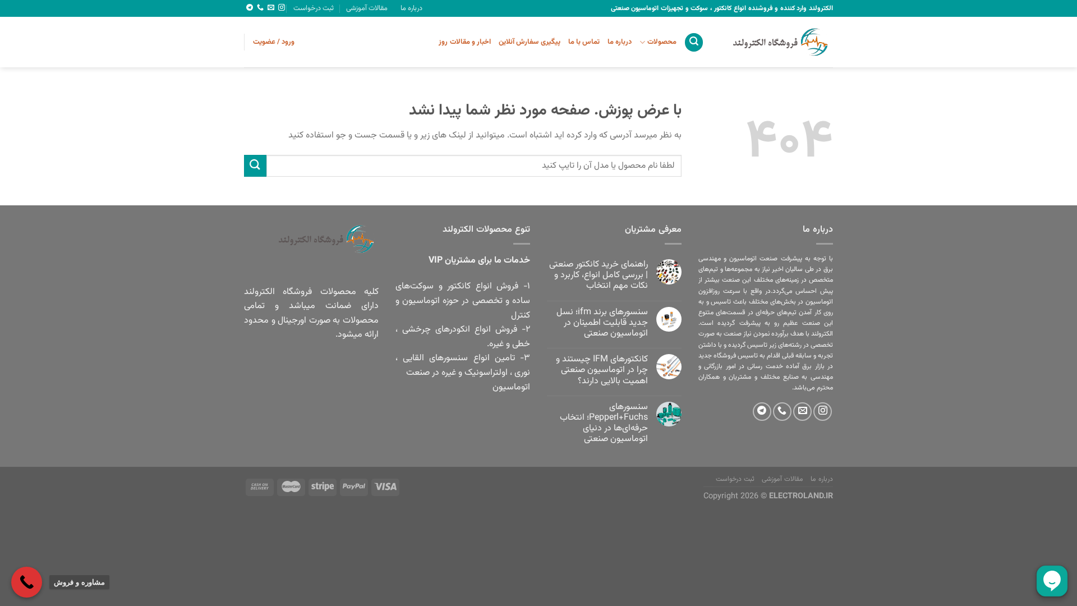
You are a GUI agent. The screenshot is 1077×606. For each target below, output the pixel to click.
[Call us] (260, 8)
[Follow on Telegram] (249, 8)
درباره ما (411, 8)
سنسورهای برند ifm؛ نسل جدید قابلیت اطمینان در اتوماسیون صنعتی (602, 323)
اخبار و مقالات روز (465, 42)
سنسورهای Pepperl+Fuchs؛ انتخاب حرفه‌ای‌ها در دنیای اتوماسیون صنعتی (604, 423)
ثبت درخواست (313, 8)
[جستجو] (694, 42)
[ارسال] (255, 166)
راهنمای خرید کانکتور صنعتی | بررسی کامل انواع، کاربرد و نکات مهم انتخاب (598, 275)
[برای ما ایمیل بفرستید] (271, 8)
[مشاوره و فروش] (26, 582)
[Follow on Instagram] (281, 8)
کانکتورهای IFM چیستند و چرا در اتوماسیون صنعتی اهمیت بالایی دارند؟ (602, 370)
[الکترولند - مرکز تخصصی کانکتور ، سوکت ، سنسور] (777, 42)
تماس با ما (584, 42)
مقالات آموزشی (367, 8)
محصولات (661, 42)
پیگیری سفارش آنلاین (529, 42)
